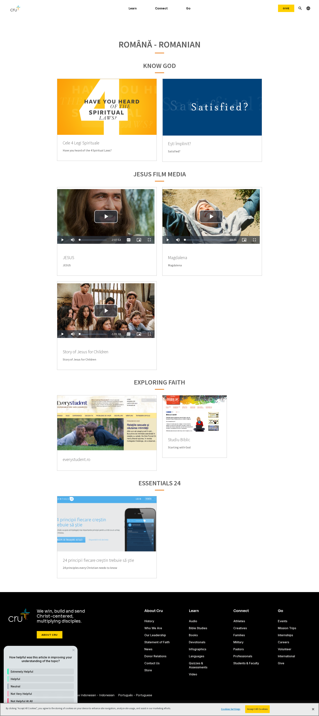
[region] (159, 709)
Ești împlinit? (179, 143)
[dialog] (41, 679)
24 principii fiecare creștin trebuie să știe (98, 560)
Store (148, 670)
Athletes (239, 621)
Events (282, 621)
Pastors (238, 649)
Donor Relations (155, 656)
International (286, 656)
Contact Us (152, 663)
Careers (283, 642)
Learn (133, 8)
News (148, 649)
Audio (193, 621)
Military (238, 642)
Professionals (242, 656)
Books (193, 635)
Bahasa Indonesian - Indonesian (91, 695)
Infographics (197, 649)
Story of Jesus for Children (85, 352)
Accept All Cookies (257, 709)
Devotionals (197, 642)
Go (188, 8)
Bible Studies (198, 628)
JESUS (68, 257)
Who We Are (153, 628)
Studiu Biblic (179, 439)
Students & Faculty (246, 663)
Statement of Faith (157, 642)
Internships (285, 635)
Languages (196, 656)
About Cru (50, 634)
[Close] (313, 709)
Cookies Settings (230, 709)
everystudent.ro (76, 459)
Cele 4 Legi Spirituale (81, 143)
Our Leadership (155, 635)
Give (286, 8)
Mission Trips (287, 628)
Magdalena (177, 257)
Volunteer (284, 649)
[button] (40, 671)
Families (239, 635)
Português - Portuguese (135, 695)
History (149, 621)
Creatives (240, 628)
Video (193, 674)
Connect (161, 8)
